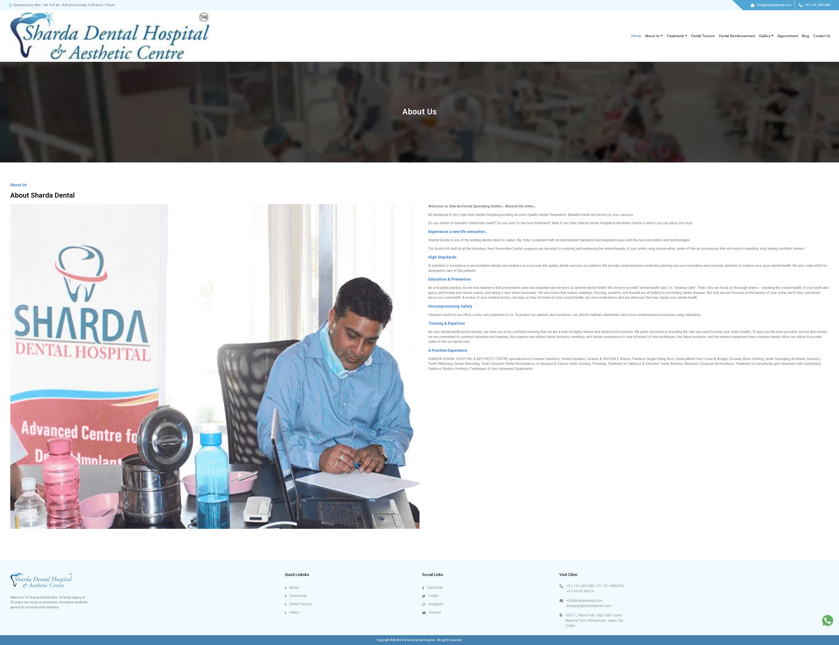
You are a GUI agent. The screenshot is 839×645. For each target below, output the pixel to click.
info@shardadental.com (773, 5)
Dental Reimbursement (737, 35)
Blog (805, 35)
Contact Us (821, 35)
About (293, 587)
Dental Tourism (703, 35)
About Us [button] (652, 35)
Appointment (787, 35)
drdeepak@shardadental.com (588, 606)
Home (636, 35)
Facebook (434, 587)
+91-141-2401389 (817, 5)
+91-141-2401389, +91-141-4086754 (594, 586)
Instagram (435, 604)
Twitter (433, 595)
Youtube (434, 612)
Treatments (297, 595)
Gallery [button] (764, 35)
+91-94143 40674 (580, 591)
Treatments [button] (675, 35)
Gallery (293, 612)
